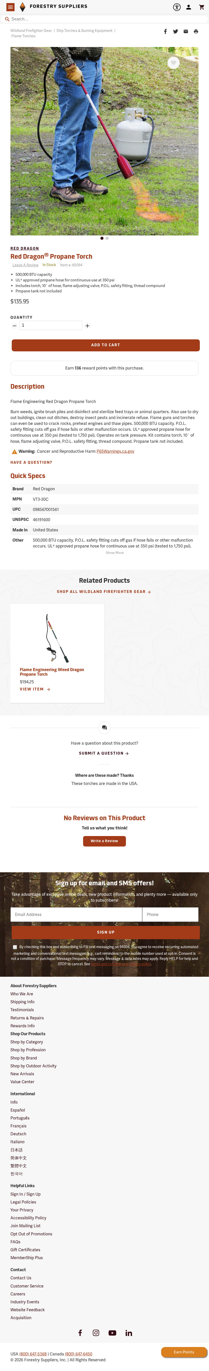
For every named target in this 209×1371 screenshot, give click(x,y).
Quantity (21, 318)
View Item (32, 690)
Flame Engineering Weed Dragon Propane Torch (52, 672)
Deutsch (18, 1134)
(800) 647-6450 (78, 1354)
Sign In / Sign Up (25, 1194)
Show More (115, 553)
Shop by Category (26, 1042)
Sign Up (106, 933)
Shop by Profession (28, 1050)
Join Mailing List (25, 1226)
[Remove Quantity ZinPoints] (14, 326)
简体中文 (18, 1158)
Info (14, 1102)
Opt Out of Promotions (31, 1234)
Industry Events (24, 1302)
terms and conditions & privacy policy (121, 964)
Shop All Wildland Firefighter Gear (101, 592)
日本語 (16, 1150)
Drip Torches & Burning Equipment (84, 30)
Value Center (22, 1081)
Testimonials (22, 1009)
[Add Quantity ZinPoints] (87, 326)
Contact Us (20, 1278)
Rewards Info (22, 1026)
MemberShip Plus (26, 1257)
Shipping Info (22, 1002)
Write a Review (104, 841)
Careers (17, 1294)
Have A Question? (31, 463)
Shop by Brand (23, 1058)
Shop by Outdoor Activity (33, 1066)
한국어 (16, 1173)
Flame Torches (23, 36)
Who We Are (21, 994)
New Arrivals (22, 1074)
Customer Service (27, 1286)
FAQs (15, 1242)
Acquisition (20, 1317)
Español (17, 1110)
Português (20, 1118)
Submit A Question (101, 754)
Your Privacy (21, 1210)
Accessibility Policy (28, 1218)
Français (18, 1126)
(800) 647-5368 (33, 1354)
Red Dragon (24, 249)
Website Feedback (27, 1310)
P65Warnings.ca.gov (115, 451)
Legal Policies (23, 1202)
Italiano (17, 1142)
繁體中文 (18, 1166)
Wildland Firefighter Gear (31, 30)
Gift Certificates (25, 1250)
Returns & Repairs (27, 1018)
